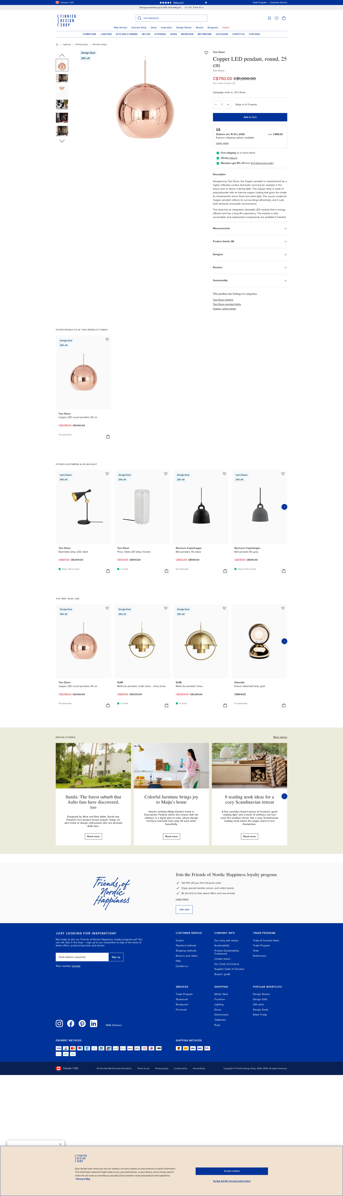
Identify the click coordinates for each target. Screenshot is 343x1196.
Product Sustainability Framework (226, 952)
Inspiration (166, 27)
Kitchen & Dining (126, 34)
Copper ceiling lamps (224, 308)
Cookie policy (180, 1068)
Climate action (222, 958)
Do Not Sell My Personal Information (114, 1068)
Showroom (182, 999)
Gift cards (258, 1004)
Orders (180, 940)
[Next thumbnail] (62, 141)
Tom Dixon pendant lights (227, 304)
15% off (164, 2)
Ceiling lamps (81, 44)
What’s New (221, 994)
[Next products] (284, 507)
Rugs (173, 34)
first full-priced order (262, 163)
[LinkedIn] (93, 1023)
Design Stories (184, 27)
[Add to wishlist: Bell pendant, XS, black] (224, 474)
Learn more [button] (222, 143)
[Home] (57, 44)
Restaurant (182, 1004)
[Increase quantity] (228, 105)
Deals (154, 27)
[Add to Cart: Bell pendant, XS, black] (225, 571)
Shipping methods (186, 950)
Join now (184, 909)
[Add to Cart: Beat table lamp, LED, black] (107, 571)
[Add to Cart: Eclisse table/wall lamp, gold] (283, 705)
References (259, 955)
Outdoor (222, 34)
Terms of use (143, 1068)
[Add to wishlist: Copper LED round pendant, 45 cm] (107, 339)
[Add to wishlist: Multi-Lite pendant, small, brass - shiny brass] (166, 608)
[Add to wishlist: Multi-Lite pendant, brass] (224, 608)
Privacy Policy (83, 1179)
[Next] (284, 796)
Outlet (226, 27)
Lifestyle (238, 34)
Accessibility (199, 1068)
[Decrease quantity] (215, 105)
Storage (160, 34)
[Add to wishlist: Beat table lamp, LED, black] (107, 474)
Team (256, 950)
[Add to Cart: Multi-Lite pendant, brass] (225, 705)
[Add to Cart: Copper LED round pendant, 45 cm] (107, 436)
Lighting (106, 34)
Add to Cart (250, 117)
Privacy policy (161, 1068)
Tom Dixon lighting (223, 299)
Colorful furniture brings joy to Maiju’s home (171, 799)
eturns (233, 158)
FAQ (178, 961)
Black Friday (260, 1014)
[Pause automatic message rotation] (206, 2)
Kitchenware (221, 1014)
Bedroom (187, 34)
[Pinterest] (82, 1023)
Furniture (89, 34)
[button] (269, 18)
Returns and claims (187, 955)
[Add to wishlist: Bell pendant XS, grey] (283, 474)
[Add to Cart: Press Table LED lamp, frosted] (166, 571)
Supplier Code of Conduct (229, 969)
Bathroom (205, 34)
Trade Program (261, 945)
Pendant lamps (100, 44)
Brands (199, 27)
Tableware (220, 1019)
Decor (146, 34)
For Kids (254, 34)
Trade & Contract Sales (266, 940)
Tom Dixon (219, 52)
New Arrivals (120, 27)
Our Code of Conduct (226, 964)
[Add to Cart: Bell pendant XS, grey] (283, 571)
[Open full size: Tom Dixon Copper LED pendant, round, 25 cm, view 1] (145, 100)
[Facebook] (70, 1023)
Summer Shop (138, 27)
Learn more (182, 899)
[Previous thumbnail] (62, 56)
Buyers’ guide (222, 974)
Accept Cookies (232, 1171)
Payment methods (186, 945)
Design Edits (260, 999)
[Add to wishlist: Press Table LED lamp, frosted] (166, 474)
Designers (213, 27)
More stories (280, 737)
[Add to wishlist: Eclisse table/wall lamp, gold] (283, 608)
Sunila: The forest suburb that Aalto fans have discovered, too (93, 802)
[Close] (60, 1144)
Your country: (63, 966)
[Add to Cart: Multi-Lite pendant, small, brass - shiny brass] (166, 705)
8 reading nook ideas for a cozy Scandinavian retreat (249, 799)
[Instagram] (59, 1023)
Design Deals (260, 1009)
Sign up (116, 957)
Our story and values (226, 940)
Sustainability (221, 945)
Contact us (182, 966)
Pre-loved (181, 1009)
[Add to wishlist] (206, 52)
